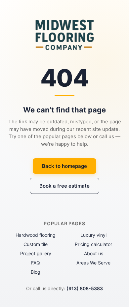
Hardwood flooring (36, 235)
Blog (35, 272)
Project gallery (35, 253)
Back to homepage (64, 166)
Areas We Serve (93, 262)
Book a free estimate (64, 186)
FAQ (35, 262)
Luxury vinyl (93, 235)
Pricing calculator (93, 244)
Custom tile (35, 244)
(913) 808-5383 (84, 288)
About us (93, 253)
